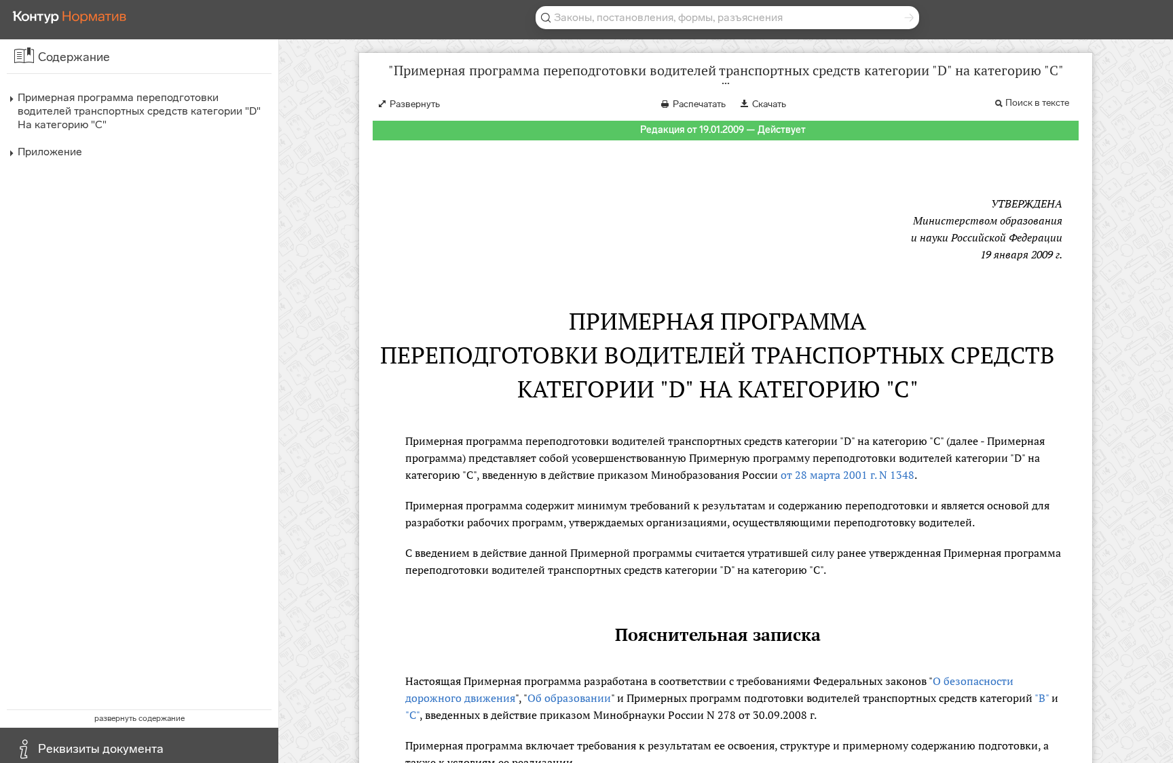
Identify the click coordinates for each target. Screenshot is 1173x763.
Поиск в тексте (1037, 103)
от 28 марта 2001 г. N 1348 (847, 475)
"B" (1042, 698)
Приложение (50, 151)
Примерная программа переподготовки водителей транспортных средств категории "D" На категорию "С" (139, 111)
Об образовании (569, 698)
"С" (412, 715)
